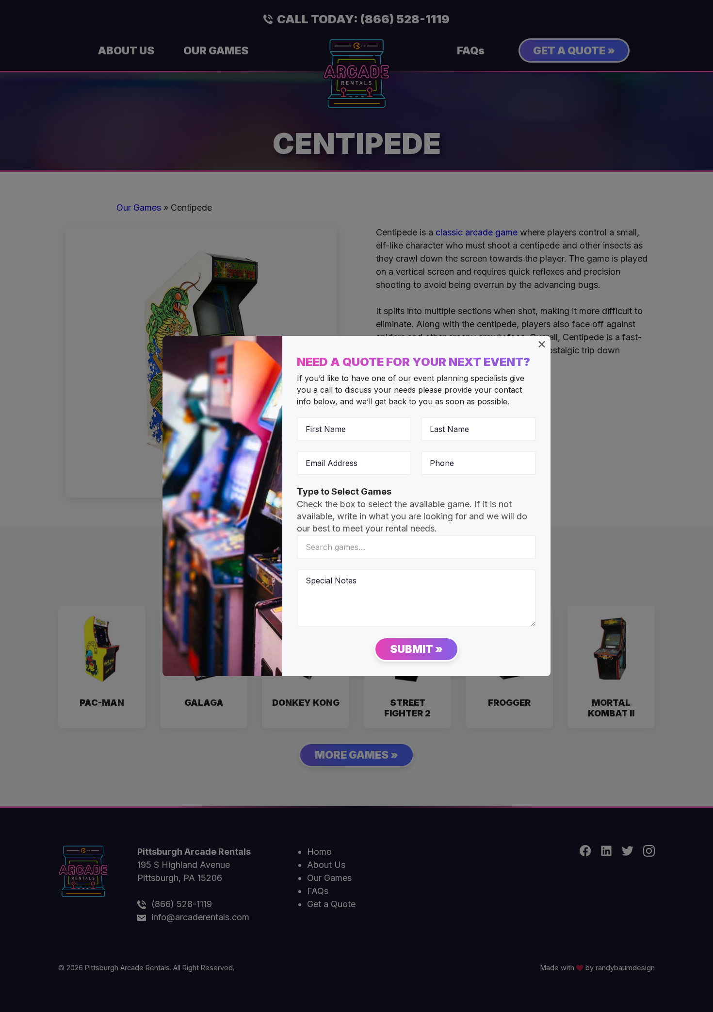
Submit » (416, 649)
